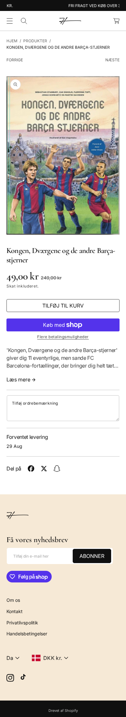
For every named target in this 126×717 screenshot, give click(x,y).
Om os (13, 600)
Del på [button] (13, 468)
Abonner (91, 556)
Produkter (35, 40)
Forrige (14, 59)
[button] (10, 21)
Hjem (11, 40)
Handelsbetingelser (26, 633)
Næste (112, 59)
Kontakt (14, 611)
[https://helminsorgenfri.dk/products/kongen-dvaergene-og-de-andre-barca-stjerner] (31, 468)
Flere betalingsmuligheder (63, 336)
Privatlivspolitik (22, 622)
